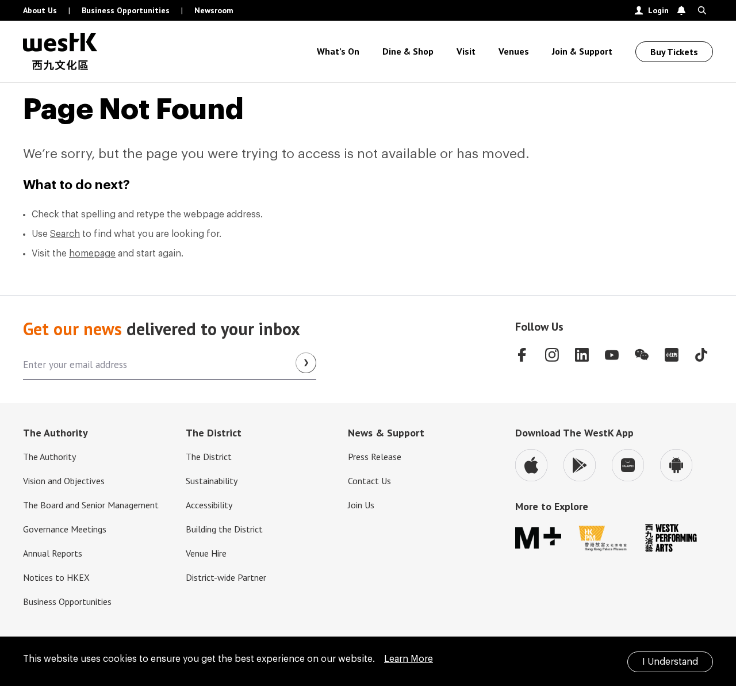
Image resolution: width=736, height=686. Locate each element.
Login (658, 10)
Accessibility (209, 505)
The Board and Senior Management (91, 505)
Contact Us (369, 480)
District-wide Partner (226, 577)
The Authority (49, 456)
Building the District (224, 529)
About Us (40, 10)
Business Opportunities (126, 10)
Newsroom (213, 10)
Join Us (361, 505)
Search (65, 234)
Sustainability (211, 480)
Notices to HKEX (56, 577)
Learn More (408, 659)
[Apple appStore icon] (531, 465)
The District (209, 456)
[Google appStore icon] (580, 465)
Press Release (374, 456)
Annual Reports (52, 553)
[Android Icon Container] (676, 465)
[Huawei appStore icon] (628, 465)
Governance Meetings (64, 529)
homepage (92, 253)
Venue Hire (206, 553)
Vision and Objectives (64, 480)
